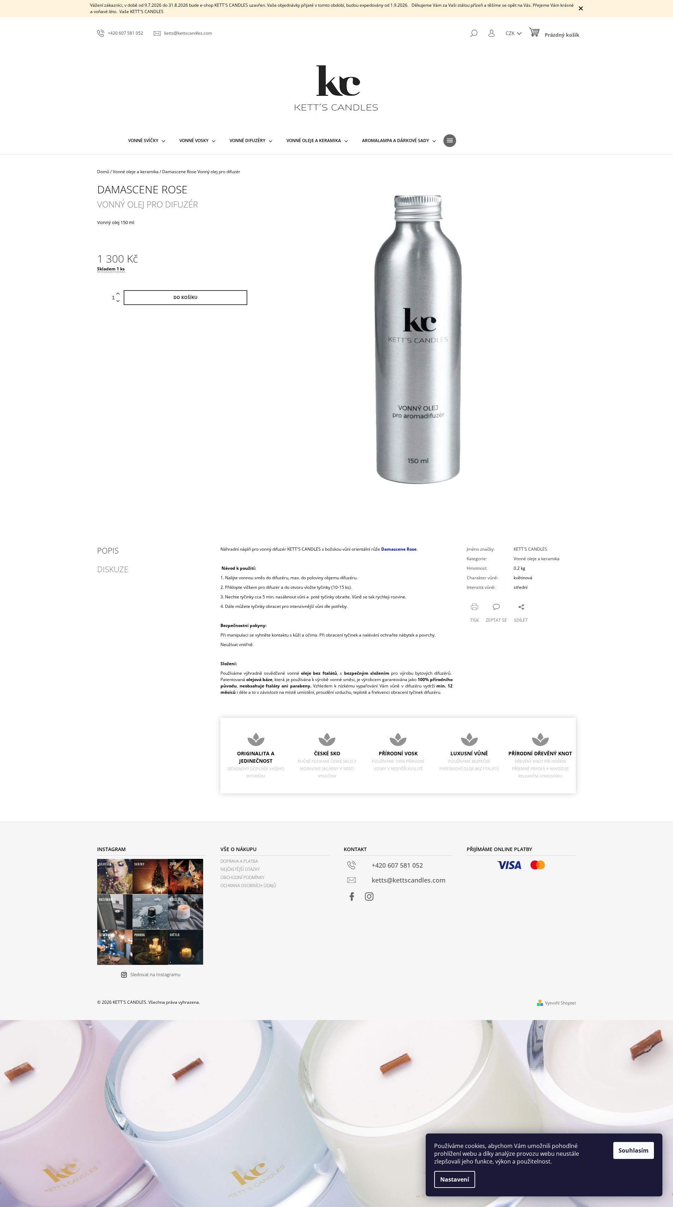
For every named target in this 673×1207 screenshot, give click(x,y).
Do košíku (185, 297)
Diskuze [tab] (112, 569)
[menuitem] (146, 140)
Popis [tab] (108, 550)
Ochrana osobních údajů (248, 885)
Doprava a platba (239, 861)
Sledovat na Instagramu (155, 974)
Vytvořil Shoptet (560, 1003)
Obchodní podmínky (242, 877)
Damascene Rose (399, 549)
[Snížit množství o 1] (118, 301)
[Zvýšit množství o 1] (118, 294)
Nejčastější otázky (240, 869)
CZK (511, 33)
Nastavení (454, 1179)
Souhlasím (634, 1150)
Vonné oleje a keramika (537, 559)
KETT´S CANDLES (530, 549)
